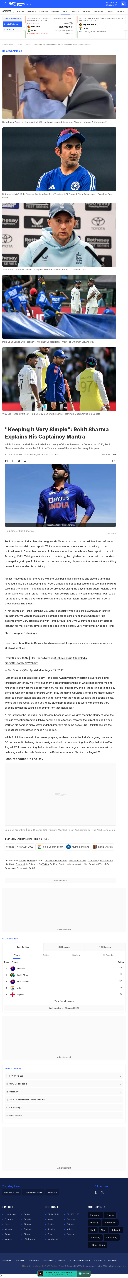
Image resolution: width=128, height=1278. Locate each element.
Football (31, 860)
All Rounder (108, 955)
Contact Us (112, 1260)
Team (17, 955)
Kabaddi (116, 1230)
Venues (8, 1239)
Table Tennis (97, 1245)
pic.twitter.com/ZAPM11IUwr (21, 663)
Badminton (110, 1222)
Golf (92, 1230)
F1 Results (93, 860)
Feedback (34, 1260)
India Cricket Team (52, 846)
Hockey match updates (56, 860)
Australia (21, 968)
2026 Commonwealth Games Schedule (27, 1100)
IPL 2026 (9, 29)
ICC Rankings (15, 1107)
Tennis (110, 1215)
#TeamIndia (80, 658)
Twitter (45, 864)
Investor (62, 1260)
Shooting (95, 1237)
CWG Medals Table (18, 1084)
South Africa (22, 975)
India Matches (11, 24)
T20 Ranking (105, 947)
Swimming (111, 1237)
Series (31, 11)
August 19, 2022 (54, 670)
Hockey (94, 1222)
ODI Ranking (64, 947)
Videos (86, 11)
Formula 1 (95, 1215)
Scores (20, 11)
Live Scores (10, 1214)
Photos (75, 11)
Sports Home (7, 44)
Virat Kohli (14, 1092)
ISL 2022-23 (53, 1214)
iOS (33, 868)
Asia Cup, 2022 (25, 846)
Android (24, 868)
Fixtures (43, 11)
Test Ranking (23, 947)
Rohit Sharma (105, 846)
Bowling (76, 955)
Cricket (7, 11)
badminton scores (77, 860)
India (19, 988)
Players (27, 1234)
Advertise (7, 1260)
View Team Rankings (64, 1001)
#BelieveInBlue (63, 658)
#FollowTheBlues (15, 648)
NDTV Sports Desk (13, 454)
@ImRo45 (31, 643)
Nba (103, 1230)
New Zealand (23, 981)
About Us (20, 1260)
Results (55, 11)
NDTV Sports (106, 860)
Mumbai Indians (80, 846)
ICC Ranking (30, 1239)
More (120, 11)
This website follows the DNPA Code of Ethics (43, 1266)
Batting (46, 955)
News (66, 11)
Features (98, 11)
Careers (98, 1260)
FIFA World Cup (16, 1076)
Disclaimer (48, 1260)
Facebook (20, 864)
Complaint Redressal (80, 1260)
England (20, 994)
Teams (110, 11)
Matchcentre (54, 1239)
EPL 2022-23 (73, 1214)
